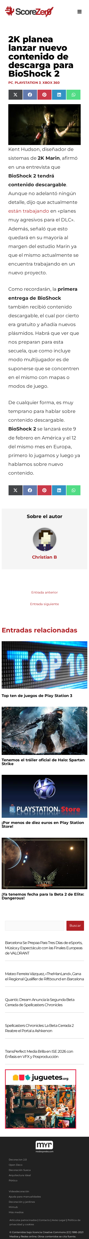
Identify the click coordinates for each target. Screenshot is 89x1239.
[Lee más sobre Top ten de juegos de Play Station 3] (44, 665)
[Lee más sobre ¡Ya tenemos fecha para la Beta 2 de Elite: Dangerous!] (44, 863)
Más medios (16, 1212)
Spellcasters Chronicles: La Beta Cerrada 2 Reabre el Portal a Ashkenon (39, 1028)
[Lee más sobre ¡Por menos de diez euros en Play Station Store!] (44, 796)
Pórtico (13, 1180)
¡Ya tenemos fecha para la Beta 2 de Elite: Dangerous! (43, 896)
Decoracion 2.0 (18, 1159)
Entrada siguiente (44, 604)
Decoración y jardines (22, 1201)
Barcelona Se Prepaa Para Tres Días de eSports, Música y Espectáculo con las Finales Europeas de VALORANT (43, 947)
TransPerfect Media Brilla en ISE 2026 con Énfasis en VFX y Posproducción (39, 1054)
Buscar (75, 925)
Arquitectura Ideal (20, 1175)
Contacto (44, 1220)
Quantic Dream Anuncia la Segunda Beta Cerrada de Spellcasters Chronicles (39, 1002)
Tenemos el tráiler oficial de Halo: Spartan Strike (43, 762)
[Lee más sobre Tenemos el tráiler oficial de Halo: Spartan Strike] (44, 730)
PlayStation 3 (28, 82)
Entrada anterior (44, 592)
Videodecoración (19, 1191)
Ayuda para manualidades (25, 1196)
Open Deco (15, 1164)
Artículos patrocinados (23, 1220)
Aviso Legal (59, 1220)
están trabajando (28, 211)
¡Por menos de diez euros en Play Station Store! (43, 824)
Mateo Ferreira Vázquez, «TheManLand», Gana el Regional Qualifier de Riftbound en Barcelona (44, 976)
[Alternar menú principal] (79, 12)
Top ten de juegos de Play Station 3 (37, 695)
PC (10, 82)
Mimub (13, 1207)
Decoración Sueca (20, 1170)
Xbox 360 (51, 82)
